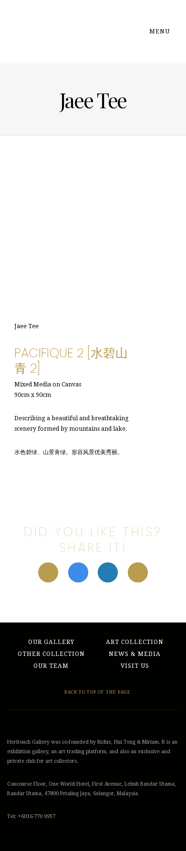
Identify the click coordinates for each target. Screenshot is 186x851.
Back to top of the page (97, 692)
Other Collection (51, 654)
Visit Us (135, 666)
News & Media (135, 654)
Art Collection (135, 642)
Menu (160, 31)
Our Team (51, 666)
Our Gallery (51, 642)
